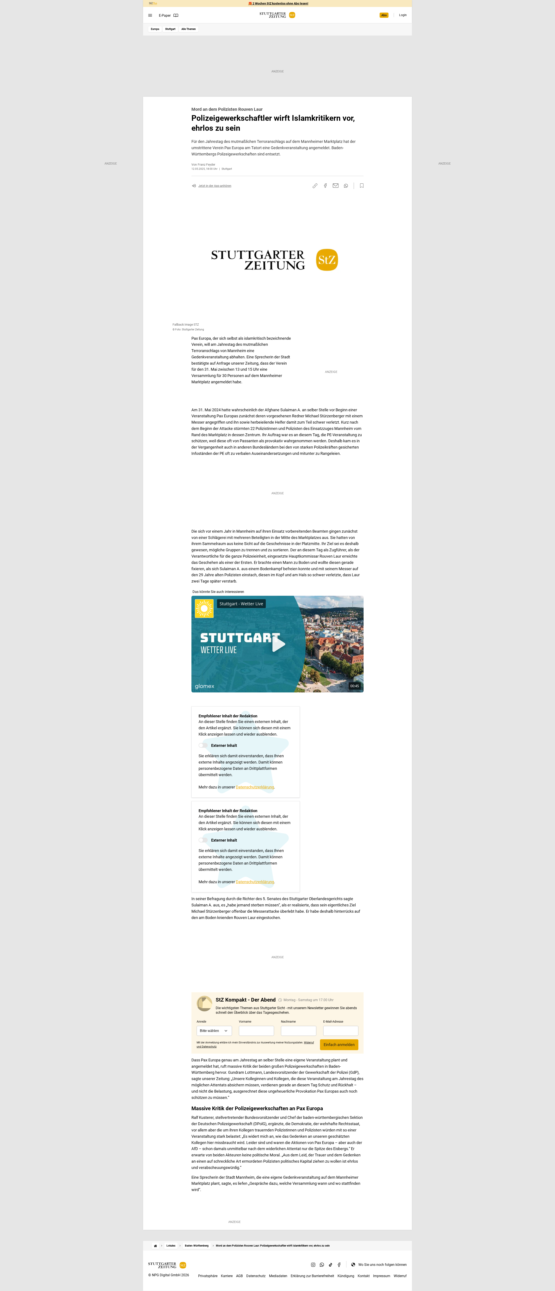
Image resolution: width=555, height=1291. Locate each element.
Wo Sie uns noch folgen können (382, 1265)
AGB (239, 1276)
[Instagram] (313, 1264)
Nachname (288, 1021)
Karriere (227, 1276)
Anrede (201, 1021)
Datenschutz (256, 1276)
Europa (155, 29)
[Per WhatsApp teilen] (346, 185)
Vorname (245, 1021)
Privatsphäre (207, 1276)
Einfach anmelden (339, 1044)
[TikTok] (330, 1264)
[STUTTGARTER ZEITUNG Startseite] (277, 15)
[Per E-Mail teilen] (335, 185)
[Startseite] (155, 1246)
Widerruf (400, 1276)
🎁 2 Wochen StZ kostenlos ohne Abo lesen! (278, 3)
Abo (384, 15)
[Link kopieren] (315, 185)
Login (403, 15)
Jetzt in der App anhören (214, 186)
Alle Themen (188, 29)
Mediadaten (278, 1276)
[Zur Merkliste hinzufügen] (360, 185)
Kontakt (364, 1276)
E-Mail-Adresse (333, 1021)
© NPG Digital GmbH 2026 (168, 1275)
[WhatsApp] (321, 1264)
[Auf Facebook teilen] (325, 185)
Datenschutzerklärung (255, 787)
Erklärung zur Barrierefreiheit (312, 1276)
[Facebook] (339, 1264)
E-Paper (165, 15)
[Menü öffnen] (150, 15)
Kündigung (346, 1276)
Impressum (381, 1276)
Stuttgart (170, 29)
